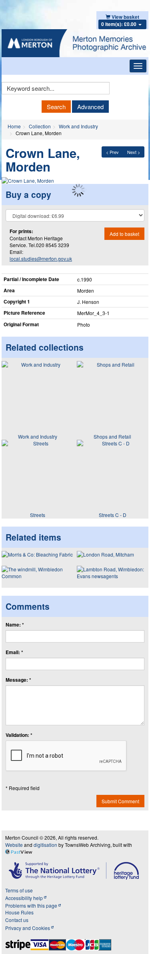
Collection (40, 126)
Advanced (90, 106)
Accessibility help (24, 897)
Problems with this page (31, 905)
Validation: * (19, 735)
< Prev (112, 152)
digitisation (45, 844)
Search (56, 106)
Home (14, 126)
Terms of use (19, 890)
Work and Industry (78, 126)
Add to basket (124, 233)
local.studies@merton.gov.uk (41, 258)
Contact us (16, 919)
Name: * (15, 624)
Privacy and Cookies (28, 927)
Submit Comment (120, 801)
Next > (133, 152)
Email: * (14, 652)
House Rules (19, 912)
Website (14, 844)
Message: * (18, 680)
